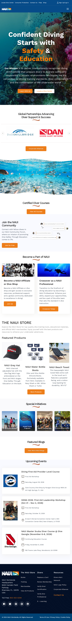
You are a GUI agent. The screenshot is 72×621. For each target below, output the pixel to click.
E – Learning (41, 601)
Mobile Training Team (45, 428)
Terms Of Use (44, 617)
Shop (44, 2)
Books (23, 577)
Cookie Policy (65, 617)
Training (24, 582)
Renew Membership (44, 582)
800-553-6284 (16, 598)
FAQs (40, 2)
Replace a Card (42, 577)
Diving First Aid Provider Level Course (40, 472)
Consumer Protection (22, 2)
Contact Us (33, 2)
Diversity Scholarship (10, 428)
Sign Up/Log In (64, 2)
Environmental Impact (62, 428)
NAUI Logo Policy (60, 585)
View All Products (27, 591)
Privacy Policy (55, 617)
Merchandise (25, 586)
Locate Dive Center (7, 2)
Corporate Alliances (61, 589)
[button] (3, 133)
